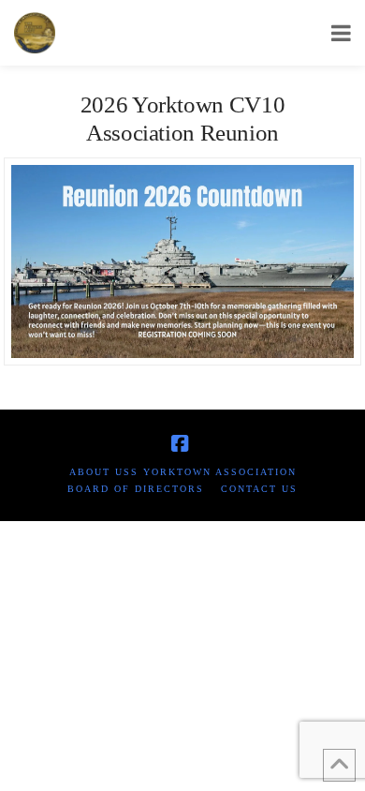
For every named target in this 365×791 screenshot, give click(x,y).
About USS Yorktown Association (183, 472)
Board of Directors (135, 489)
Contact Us (259, 489)
